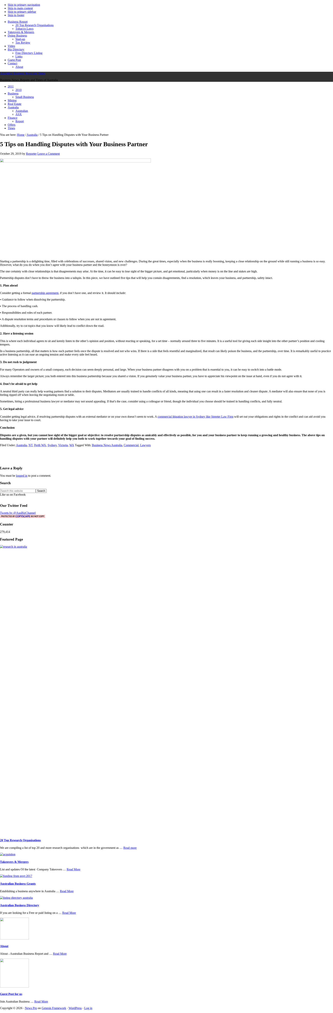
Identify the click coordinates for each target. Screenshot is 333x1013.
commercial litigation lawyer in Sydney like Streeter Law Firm (195, 416)
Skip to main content (20, 8)
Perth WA (40, 445)
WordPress (75, 1008)
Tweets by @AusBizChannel (18, 513)
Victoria (63, 445)
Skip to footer (16, 15)
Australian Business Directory (19, 905)
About (4, 946)
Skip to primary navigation (24, 4)
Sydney (52, 445)
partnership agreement (45, 293)
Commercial (131, 445)
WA (71, 445)
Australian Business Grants (18, 883)
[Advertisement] (166, 456)
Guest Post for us (11, 994)
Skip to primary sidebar (22, 11)
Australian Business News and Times (22, 73)
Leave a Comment (48, 153)
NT (31, 445)
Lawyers (145, 445)
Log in (88, 1008)
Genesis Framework (54, 1008)
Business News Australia (107, 445)
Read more (130, 847)
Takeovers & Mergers (14, 861)
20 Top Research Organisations (20, 840)
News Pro (31, 1008)
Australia (21, 445)
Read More (73, 869)
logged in (21, 475)
